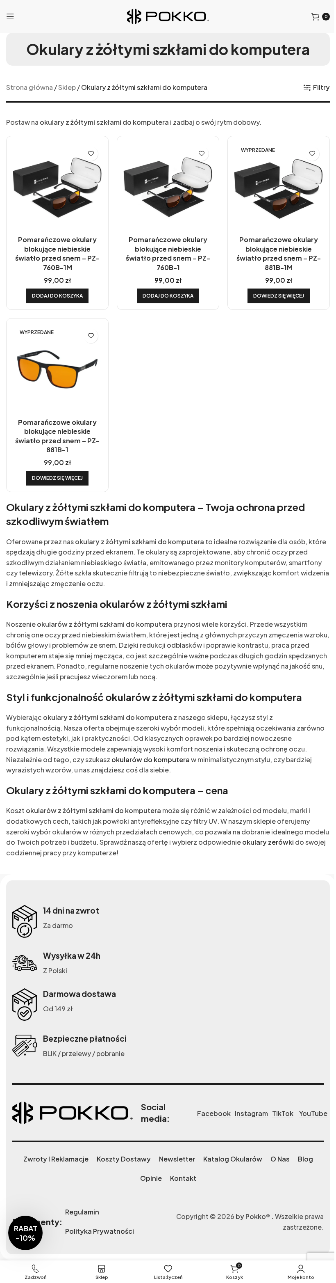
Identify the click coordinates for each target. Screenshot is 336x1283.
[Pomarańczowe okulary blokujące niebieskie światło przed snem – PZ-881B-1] (57, 369)
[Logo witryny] (168, 15)
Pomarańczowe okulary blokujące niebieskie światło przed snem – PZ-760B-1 (168, 253)
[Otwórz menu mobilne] (10, 16)
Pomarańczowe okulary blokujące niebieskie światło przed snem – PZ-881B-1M (278, 253)
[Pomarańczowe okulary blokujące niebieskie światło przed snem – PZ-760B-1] (168, 187)
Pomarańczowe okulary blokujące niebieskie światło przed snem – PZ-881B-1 (57, 436)
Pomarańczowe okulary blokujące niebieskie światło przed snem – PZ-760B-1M (57, 253)
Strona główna (29, 87)
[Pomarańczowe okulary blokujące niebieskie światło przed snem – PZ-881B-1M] (278, 187)
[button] (57, 296)
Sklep (67, 87)
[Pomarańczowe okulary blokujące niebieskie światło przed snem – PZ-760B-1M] (57, 187)
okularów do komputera (150, 759)
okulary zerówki (268, 842)
